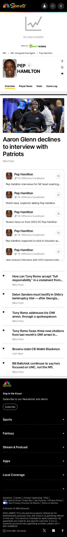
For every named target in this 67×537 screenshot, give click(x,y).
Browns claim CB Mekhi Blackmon (36, 349)
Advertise (7, 497)
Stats (39, 86)
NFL (5, 53)
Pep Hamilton (45, 53)
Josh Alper (17, 353)
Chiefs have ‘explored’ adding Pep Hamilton (30, 202)
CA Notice (34, 503)
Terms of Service (50, 503)
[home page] (14, 6)
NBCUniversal (22, 508)
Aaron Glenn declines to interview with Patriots (31, 147)
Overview (10, 86)
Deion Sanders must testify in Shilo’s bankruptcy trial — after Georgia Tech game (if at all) (37, 296)
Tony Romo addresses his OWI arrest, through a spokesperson (34, 314)
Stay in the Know (12, 393)
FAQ (46, 497)
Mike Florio (8, 161)
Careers (18, 497)
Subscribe (10, 406)
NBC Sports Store (12, 500)
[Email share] (62, 73)
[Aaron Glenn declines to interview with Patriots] (33, 115)
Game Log (51, 86)
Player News (25, 86)
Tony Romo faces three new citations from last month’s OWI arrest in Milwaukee (38, 332)
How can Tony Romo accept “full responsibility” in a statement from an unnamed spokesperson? (36, 278)
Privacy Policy (55, 500)
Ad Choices (40, 500)
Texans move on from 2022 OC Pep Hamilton (31, 221)
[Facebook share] (62, 61)
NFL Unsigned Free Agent (23, 53)
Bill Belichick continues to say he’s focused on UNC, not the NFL (36, 365)
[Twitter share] (62, 67)
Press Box (28, 500)
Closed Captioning (33, 497)
